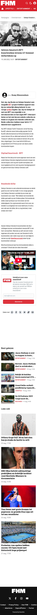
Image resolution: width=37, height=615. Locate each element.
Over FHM (24, 605)
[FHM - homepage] (8, 3)
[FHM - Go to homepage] (18, 591)
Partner (31, 608)
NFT (10, 105)
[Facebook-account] (15, 598)
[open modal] (34, 3)
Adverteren (8, 608)
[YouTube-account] (27, 598)
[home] (2, 8)
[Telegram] (24, 312)
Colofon (34, 605)
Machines (18, 401)
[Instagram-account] (21, 598)
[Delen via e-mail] (32, 312)
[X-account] (10, 598)
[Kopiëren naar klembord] (28, 312)
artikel (9, 110)
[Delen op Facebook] (16, 312)
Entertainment (21, 59)
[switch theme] (30, 3)
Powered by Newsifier (19, 612)
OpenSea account (17, 238)
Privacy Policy (13, 605)
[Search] (26, 3)
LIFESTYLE (9, 9)
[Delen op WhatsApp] (12, 312)
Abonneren (18, 302)
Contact (3, 605)
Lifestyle (18, 390)
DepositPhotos (20, 608)
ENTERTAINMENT (23, 9)
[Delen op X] (20, 312)
